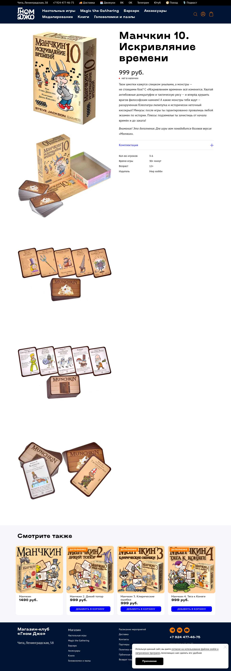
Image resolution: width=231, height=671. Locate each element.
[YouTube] (187, 630)
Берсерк (131, 11)
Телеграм (143, 2)
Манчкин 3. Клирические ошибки (138, 598)
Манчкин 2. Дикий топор (86, 596)
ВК (122, 2)
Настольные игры (58, 11)
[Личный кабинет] (203, 14)
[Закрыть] (225, 646)
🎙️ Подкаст (190, 2)
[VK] (179, 630)
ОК (130, 2)
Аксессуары (155, 11)
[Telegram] (172, 630)
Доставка (124, 634)
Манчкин (25, 596)
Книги (83, 17)
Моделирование (57, 17)
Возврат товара (127, 659)
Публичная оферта (129, 654)
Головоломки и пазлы (114, 17)
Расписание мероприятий (132, 629)
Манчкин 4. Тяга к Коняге (188, 596)
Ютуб (157, 2)
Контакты (124, 639)
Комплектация (128, 145)
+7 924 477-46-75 (63, 2)
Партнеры (124, 644)
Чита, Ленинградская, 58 (32, 2)
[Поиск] (195, 14)
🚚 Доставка (87, 2)
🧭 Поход (172, 2)
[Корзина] (211, 14)
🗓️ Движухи (107, 2)
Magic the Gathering (99, 11)
